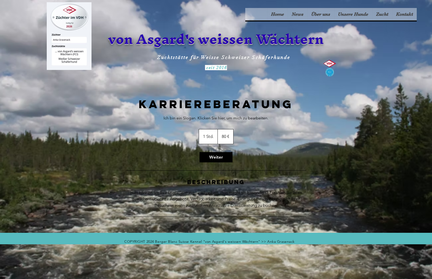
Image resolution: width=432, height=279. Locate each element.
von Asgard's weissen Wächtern (216, 38)
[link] (216, 157)
